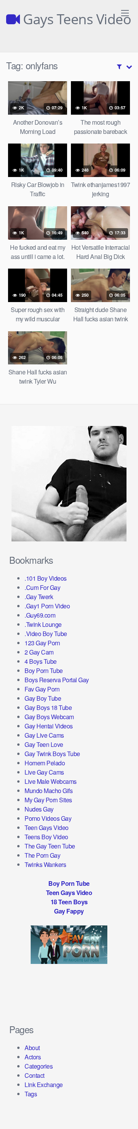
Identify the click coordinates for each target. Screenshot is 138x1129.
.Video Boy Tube (46, 633)
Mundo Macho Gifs (48, 790)
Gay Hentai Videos (49, 725)
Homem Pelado (45, 762)
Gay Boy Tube (43, 698)
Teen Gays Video (47, 827)
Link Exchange (44, 1084)
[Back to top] (124, 1112)
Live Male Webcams (51, 781)
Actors (33, 1056)
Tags (31, 1093)
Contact (34, 1075)
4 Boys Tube (41, 661)
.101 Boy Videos (46, 578)
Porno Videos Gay (48, 818)
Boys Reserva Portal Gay (57, 679)
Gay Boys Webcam (49, 716)
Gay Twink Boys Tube (52, 753)
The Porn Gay (42, 855)
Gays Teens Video (75, 19)
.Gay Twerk (39, 596)
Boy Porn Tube (44, 670)
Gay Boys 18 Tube (48, 707)
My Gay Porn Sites (48, 799)
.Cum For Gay (42, 587)
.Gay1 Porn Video (47, 605)
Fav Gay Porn (42, 689)
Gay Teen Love (44, 744)
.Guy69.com (40, 615)
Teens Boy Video (46, 836)
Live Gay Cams (44, 772)
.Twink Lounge (43, 624)
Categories (39, 1066)
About (32, 1047)
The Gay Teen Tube (50, 846)
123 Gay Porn (42, 642)
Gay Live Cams (44, 735)
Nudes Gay (39, 809)
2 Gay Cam (39, 652)
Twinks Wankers (45, 864)
